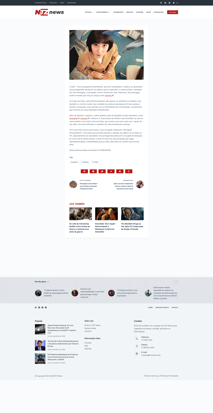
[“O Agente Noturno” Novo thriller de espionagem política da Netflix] (38, 293)
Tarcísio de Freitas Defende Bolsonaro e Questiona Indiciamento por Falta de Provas (63, 343)
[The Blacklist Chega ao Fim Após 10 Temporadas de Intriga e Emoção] (132, 213)
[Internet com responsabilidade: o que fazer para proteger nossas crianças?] (75, 293)
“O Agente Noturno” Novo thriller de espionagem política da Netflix (56, 293)
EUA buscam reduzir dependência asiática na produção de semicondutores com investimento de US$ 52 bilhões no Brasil (165, 293)
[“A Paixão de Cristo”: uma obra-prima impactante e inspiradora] (111, 293)
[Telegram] (111, 171)
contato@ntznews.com (151, 355)
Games (62, 3)
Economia (139, 12)
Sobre (150, 307)
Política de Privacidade (169, 376)
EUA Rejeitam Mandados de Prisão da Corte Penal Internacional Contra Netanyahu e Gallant (63, 357)
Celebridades (118, 12)
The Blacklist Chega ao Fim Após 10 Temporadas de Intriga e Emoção (132, 226)
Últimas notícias (40, 3)
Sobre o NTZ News (93, 325)
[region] (106, 408)
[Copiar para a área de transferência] (128, 171)
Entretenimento (102, 12)
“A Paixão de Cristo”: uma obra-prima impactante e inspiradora (127, 293)
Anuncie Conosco (162, 307)
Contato (175, 307)
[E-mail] (119, 171)
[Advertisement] (106, 260)
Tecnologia (53, 3)
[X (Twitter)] (165, 3)
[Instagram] (169, 3)
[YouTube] (173, 3)
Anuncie (88, 331)
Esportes (129, 12)
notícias (85, 162)
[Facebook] (161, 3)
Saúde (148, 12)
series (95, 162)
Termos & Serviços (151, 376)
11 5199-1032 (146, 340)
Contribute (172, 12)
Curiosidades (71, 3)
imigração (73, 118)
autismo (108, 95)
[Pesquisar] (177, 3)
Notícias (88, 12)
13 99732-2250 (147, 347)
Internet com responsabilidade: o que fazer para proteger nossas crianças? (92, 293)
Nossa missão (90, 328)
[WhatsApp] (102, 171)
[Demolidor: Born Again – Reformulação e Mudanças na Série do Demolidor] (106, 213)
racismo (84, 118)
